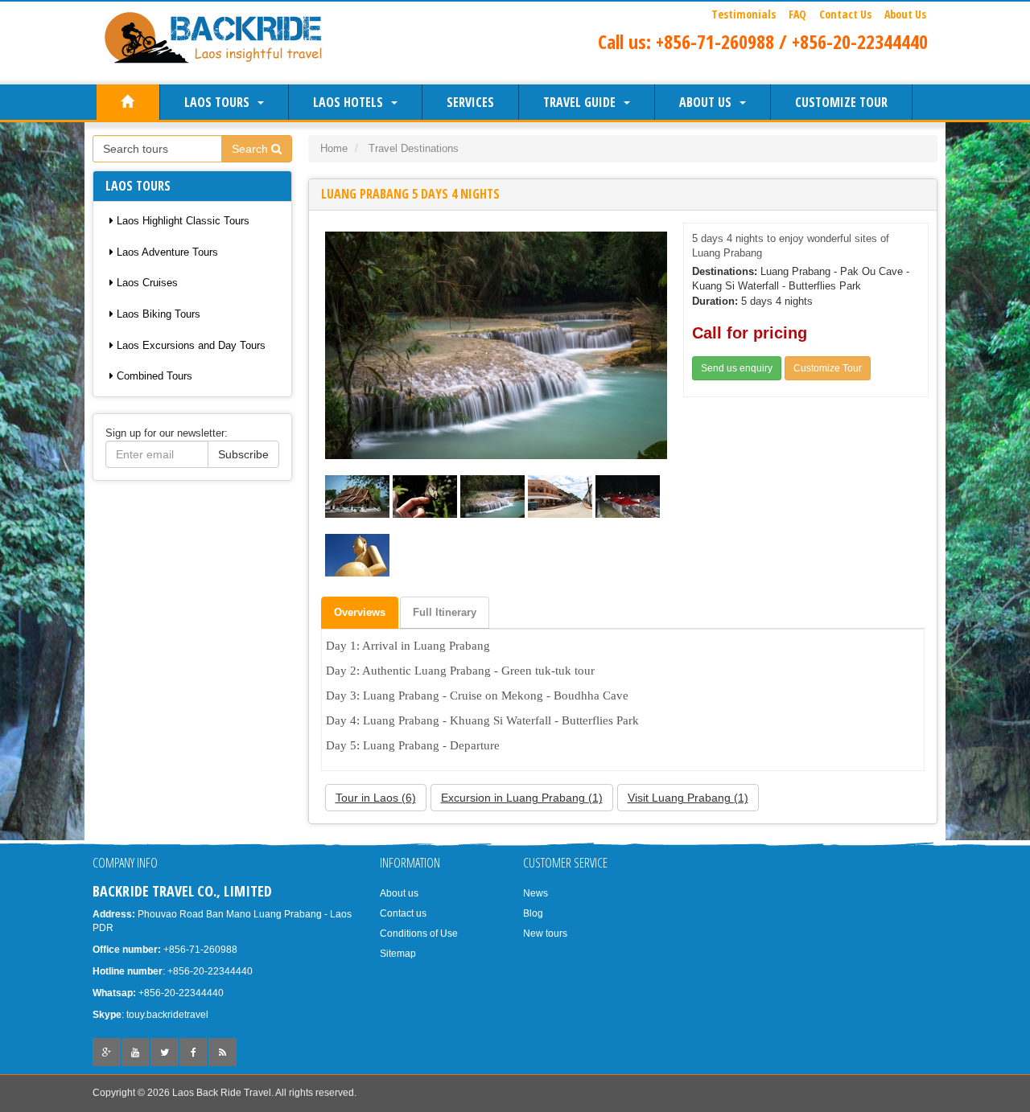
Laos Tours (220, 102)
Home (334, 148)
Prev (338, 345)
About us (708, 102)
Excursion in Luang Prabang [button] (522, 797)
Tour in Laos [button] (376, 797)
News (535, 893)
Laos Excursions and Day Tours (189, 345)
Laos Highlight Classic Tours (181, 221)
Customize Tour (841, 102)
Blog (533, 913)
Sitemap (398, 953)
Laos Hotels (351, 102)
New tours (545, 933)
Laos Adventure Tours (165, 252)
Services (470, 102)
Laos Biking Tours (156, 314)
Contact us (403, 913)
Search (251, 148)
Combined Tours (152, 376)
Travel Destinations (414, 148)
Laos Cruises (145, 283)
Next (653, 345)
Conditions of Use (419, 933)
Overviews (359, 612)
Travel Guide (582, 102)
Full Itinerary (444, 612)
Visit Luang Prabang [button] (688, 797)
